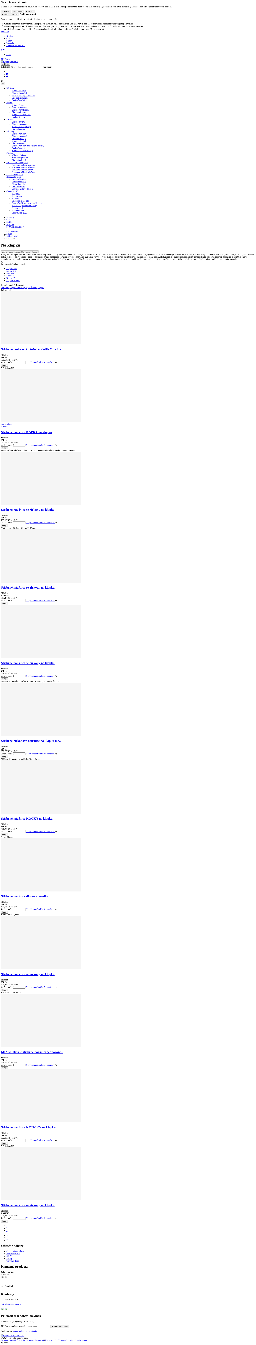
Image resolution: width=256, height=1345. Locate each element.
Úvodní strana (81, 1340)
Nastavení (6, 12)
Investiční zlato (18, 210)
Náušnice (10, 88)
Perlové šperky (18, 208)
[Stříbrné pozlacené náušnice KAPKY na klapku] (41, 344)
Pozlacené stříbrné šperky (17, 162)
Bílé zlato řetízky (19, 112)
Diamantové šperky (14, 174)
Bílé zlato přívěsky (19, 160)
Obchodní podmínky (15, 1251)
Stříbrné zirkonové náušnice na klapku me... (31, 740)
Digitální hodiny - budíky (22, 189)
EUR (8, 54)
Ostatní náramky (19, 138)
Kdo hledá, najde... (9, 67)
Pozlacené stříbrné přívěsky (23, 172)
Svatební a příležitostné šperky (24, 205)
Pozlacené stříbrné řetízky (22, 170)
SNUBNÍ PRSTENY (15, 45)
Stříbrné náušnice (19, 91)
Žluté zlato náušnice (20, 93)
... (7, 1238)
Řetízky (9, 103)
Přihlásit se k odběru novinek (13, 1326)
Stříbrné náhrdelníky (20, 110)
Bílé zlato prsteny (19, 129)
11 (7, 1240)
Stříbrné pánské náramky (22, 150)
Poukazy (15, 198)
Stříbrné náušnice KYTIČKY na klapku (28, 1127)
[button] (3, 50)
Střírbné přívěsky (19, 155)
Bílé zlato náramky (20, 143)
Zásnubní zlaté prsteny (21, 126)
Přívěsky (10, 153)
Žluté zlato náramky (20, 136)
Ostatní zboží (11, 191)
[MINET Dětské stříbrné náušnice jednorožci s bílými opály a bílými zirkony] (41, 1046)
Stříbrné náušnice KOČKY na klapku (27, 818)
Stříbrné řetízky (18, 105)
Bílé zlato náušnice (20, 98)
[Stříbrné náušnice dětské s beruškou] (41, 891)
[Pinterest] (7, 76)
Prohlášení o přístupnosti (33, 1340)
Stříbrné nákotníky (19, 141)
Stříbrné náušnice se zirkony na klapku (28, 509)
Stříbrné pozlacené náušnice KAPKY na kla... (32, 349)
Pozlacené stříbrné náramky (23, 167)
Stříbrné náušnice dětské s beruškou (25, 896)
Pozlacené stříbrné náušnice (23, 165)
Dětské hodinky (18, 186)
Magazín (10, 43)
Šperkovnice (17, 196)
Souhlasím (30, 12)
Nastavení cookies (65, 1340)
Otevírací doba (12, 1261)
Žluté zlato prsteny (19, 124)
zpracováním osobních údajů (25, 1331)
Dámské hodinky (19, 182)
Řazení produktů (8, 285)
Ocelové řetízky (18, 117)
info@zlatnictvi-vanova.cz (13, 1304)
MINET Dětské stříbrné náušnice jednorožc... (32, 1052)
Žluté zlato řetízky (19, 107)
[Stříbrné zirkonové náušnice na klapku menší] (41, 735)
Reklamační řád (13, 1254)
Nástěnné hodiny (19, 179)
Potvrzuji (5, 31)
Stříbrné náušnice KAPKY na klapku (26, 432)
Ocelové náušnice (19, 100)
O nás (8, 38)
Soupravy (16, 194)
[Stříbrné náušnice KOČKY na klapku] (41, 813)
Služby (9, 41)
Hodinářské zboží (13, 177)
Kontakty (10, 36)
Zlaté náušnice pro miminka (23, 95)
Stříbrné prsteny (18, 122)
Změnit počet (6, 362)
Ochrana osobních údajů (11, 1340)
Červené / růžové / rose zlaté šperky (27, 203)
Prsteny (9, 119)
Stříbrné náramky (19, 134)
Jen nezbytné (18, 12)
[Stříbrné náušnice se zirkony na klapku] (41, 504)
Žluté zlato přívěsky (20, 158)
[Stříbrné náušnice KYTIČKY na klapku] (41, 1122)
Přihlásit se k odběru (60, 1326)
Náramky (10, 131)
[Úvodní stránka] (9, 61)
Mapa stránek (51, 1340)
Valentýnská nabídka (20, 201)
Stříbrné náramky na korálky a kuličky (28, 146)
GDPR (9, 1256)
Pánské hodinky (18, 184)
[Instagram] (7, 74)
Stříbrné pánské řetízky (21, 114)
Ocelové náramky (19, 148)
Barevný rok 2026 (19, 213)
